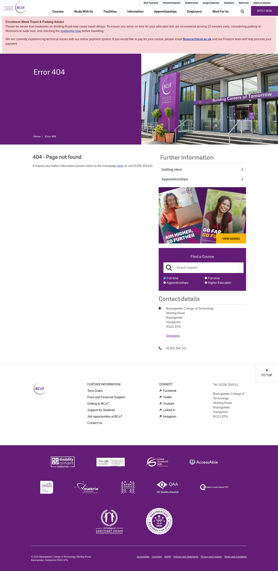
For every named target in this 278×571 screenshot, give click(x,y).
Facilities (110, 11)
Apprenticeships (165, 11)
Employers (194, 11)
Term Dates (95, 390)
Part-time (214, 278)
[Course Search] (240, 268)
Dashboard (229, 3)
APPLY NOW (264, 10)
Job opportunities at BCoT (104, 416)
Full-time (172, 278)
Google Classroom (211, 3)
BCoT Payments (151, 3)
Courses (58, 11)
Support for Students (101, 410)
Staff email (244, 3)
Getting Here (172, 169)
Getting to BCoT (98, 403)
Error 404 (50, 136)
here (120, 165)
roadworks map (71, 31)
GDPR (167, 556)
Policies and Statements (185, 556)
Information (135, 11)
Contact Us (94, 423)
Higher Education (219, 282)
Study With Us (83, 11)
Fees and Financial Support (106, 397)
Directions (173, 335)
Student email (191, 3)
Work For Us (220, 11)
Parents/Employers (171, 3)
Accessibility (143, 556)
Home (37, 136)
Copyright (157, 556)
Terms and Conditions (235, 556)
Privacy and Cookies (211, 556)
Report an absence (261, 3)
